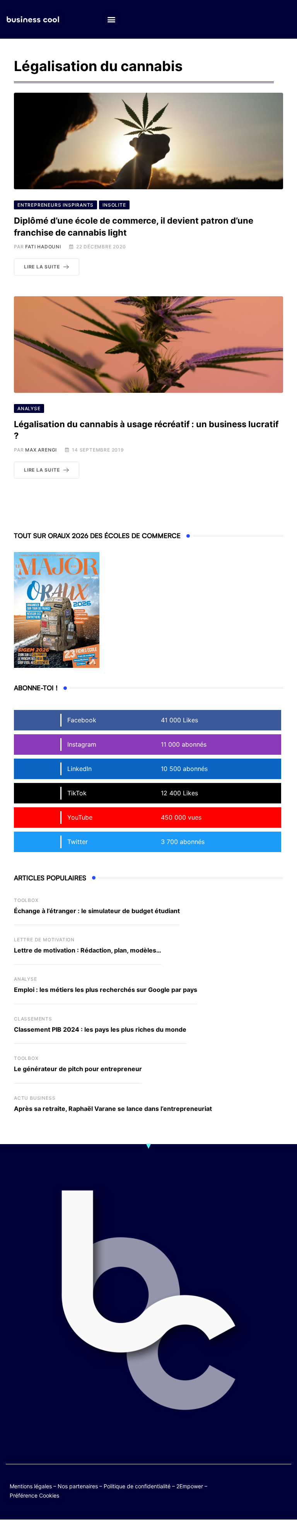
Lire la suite (42, 267)
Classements (33, 1019)
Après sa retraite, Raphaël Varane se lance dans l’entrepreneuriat (113, 1108)
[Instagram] (269, 1490)
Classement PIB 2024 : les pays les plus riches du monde (100, 1029)
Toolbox (26, 900)
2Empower (189, 1486)
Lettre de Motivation (44, 939)
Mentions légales (31, 1486)
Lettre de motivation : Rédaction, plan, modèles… (87, 950)
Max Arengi (41, 450)
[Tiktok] (254, 1490)
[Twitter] (254, 1484)
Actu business (34, 1098)
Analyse (25, 979)
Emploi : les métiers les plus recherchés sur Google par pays (105, 989)
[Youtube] (284, 1484)
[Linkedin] (284, 1490)
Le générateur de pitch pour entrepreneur (78, 1069)
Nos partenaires (78, 1486)
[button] (111, 19)
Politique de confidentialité (137, 1486)
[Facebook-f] (269, 1484)
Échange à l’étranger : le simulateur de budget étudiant (97, 911)
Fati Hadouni (43, 247)
